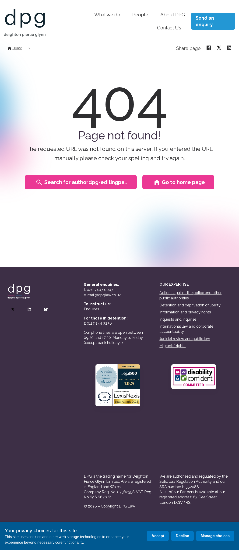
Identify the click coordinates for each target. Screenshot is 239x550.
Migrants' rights (172, 346)
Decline (182, 536)
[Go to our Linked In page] (29, 309)
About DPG (172, 15)
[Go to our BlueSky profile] (45, 309)
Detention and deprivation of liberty (190, 305)
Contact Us (169, 28)
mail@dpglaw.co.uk (104, 295)
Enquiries (91, 309)
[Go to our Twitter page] (13, 309)
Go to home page (183, 182)
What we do (107, 15)
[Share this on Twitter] (219, 47)
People (140, 15)
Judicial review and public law (184, 339)
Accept (157, 536)
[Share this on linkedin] (229, 47)
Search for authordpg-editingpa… (85, 182)
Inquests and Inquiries (178, 319)
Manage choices (215, 536)
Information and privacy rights (185, 312)
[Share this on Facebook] (208, 47)
